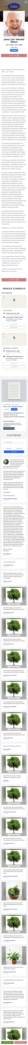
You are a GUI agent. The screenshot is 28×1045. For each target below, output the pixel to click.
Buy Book (14, 409)
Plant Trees (13, 327)
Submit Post (14, 451)
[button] (14, 300)
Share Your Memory (8, 428)
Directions (14, 324)
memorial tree (12, 269)
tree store (13, 271)
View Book (6, 409)
